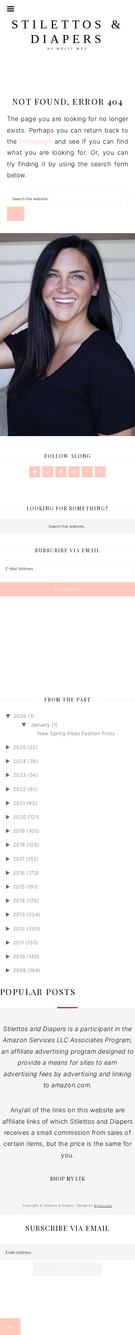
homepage (36, 141)
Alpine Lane (103, 1205)
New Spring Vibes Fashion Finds (76, 733)
